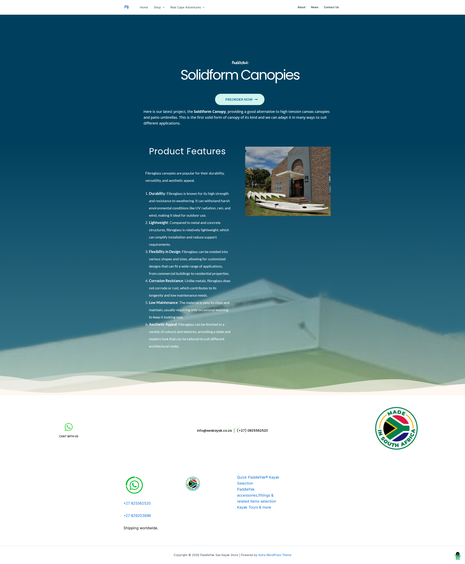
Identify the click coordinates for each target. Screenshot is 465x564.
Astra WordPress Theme (274, 555)
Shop (157, 7)
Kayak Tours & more (254, 507)
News (314, 7)
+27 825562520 (137, 503)
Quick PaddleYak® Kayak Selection (258, 480)
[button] (163, 7)
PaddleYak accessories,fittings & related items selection (256, 495)
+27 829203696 (137, 515)
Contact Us (331, 7)
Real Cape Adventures (185, 7)
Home (144, 7)
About (302, 7)
